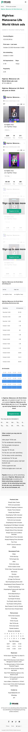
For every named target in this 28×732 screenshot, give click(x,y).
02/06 (14, 644)
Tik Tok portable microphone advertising (10, 446)
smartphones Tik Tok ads (9, 458)
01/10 (19, 646)
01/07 (19, 649)
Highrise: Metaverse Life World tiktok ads (3, 422)
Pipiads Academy (14, 628)
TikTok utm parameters (14, 505)
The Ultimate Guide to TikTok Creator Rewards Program (14, 665)
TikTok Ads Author (14, 626)
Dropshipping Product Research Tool (14, 584)
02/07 (8, 644)
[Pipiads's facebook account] (9, 721)
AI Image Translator (14, 577)
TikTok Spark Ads (14, 559)
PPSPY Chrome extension (14, 544)
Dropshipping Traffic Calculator (14, 515)
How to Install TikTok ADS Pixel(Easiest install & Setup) (14, 685)
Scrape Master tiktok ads (24, 425)
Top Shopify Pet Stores (14, 599)
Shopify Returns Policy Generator (14, 537)
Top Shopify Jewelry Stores (14, 601)
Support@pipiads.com (14, 693)
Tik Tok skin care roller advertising (12, 453)
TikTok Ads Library (14, 564)
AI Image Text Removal (14, 579)
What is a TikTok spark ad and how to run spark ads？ (14, 678)
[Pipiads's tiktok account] (16, 721)
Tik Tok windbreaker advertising (11, 442)
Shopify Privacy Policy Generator (14, 527)
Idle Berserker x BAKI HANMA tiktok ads (14, 425)
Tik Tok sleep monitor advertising (12, 455)
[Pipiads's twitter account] (12, 721)
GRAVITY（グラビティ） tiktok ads (24, 422)
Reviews (14, 574)
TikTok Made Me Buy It (14, 593)
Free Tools (14, 542)
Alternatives (14, 571)
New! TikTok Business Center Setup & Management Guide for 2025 (14, 661)
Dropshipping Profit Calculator (14, 522)
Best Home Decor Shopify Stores (14, 609)
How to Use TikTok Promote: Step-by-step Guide (14, 669)
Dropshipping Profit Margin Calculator (14, 525)
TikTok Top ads (14, 621)
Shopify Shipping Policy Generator (14, 539)
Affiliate (14, 547)
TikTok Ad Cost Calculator (14, 520)
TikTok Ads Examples (14, 616)
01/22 (19, 644)
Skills (14, 561)
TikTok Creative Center (14, 566)
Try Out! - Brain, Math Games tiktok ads (19, 422)
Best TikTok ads (14, 623)
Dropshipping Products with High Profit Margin (14, 590)
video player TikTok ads (9, 440)
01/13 (14, 646)
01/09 (8, 649)
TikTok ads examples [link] (11, 6)
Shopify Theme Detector (14, 510)
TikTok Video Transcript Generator (14, 569)
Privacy (7, 726)
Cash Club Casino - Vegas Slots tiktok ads (8, 425)
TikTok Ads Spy (14, 556)
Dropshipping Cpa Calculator (14, 517)
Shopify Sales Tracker (14, 502)
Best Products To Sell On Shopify (14, 606)
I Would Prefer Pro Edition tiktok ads (19, 425)
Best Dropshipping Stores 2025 (14, 582)
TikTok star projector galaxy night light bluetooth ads (13, 462)
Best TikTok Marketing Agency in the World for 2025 (14, 673)
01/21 (8, 646)
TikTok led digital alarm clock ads (12, 468)
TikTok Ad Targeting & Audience (14, 507)
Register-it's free (14, 211)
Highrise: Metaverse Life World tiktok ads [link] (11, 9)
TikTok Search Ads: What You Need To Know (14, 656)
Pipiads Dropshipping (14, 587)
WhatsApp (14, 695)
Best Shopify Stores (14, 596)
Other (23, 638)
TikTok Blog (14, 618)
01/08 (14, 649)
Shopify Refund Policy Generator (14, 530)
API (14, 698)
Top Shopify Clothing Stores (14, 604)
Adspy (14, 554)
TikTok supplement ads (9, 466)
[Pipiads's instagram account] (19, 721)
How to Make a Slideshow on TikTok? (14, 681)
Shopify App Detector (14, 512)
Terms (12, 726)
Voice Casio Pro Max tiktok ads (8, 422)
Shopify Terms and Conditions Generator (14, 533)
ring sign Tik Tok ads (8, 450)
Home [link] (2, 6)
